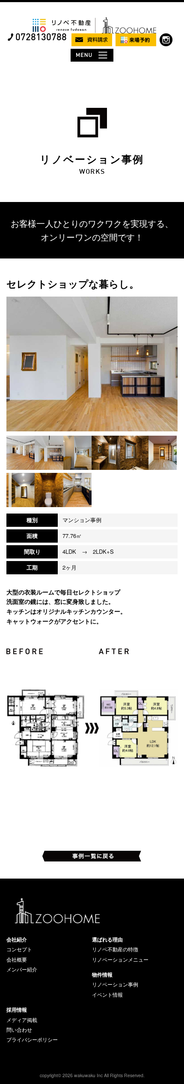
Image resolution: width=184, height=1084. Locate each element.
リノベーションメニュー (120, 959)
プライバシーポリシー (32, 1039)
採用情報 (16, 1009)
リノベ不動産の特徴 (115, 949)
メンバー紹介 (21, 969)
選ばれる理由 (107, 939)
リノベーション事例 (115, 984)
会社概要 (16, 959)
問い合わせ (19, 1029)
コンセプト (19, 949)
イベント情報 (107, 994)
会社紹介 (16, 939)
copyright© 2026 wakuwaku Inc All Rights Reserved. (92, 1075)
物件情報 (102, 974)
